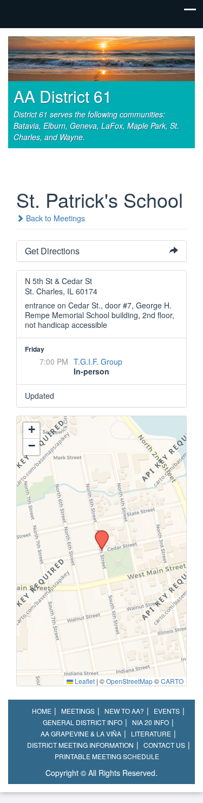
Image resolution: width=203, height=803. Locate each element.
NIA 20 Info (150, 722)
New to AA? (124, 710)
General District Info (82, 722)
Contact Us (164, 744)
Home (41, 710)
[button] (98, 533)
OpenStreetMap (129, 681)
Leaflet (84, 681)
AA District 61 (63, 96)
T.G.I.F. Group (98, 361)
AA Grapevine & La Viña (81, 733)
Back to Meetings (54, 218)
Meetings (78, 710)
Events (167, 710)
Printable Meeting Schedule (107, 756)
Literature (151, 733)
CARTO (172, 681)
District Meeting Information (80, 744)
